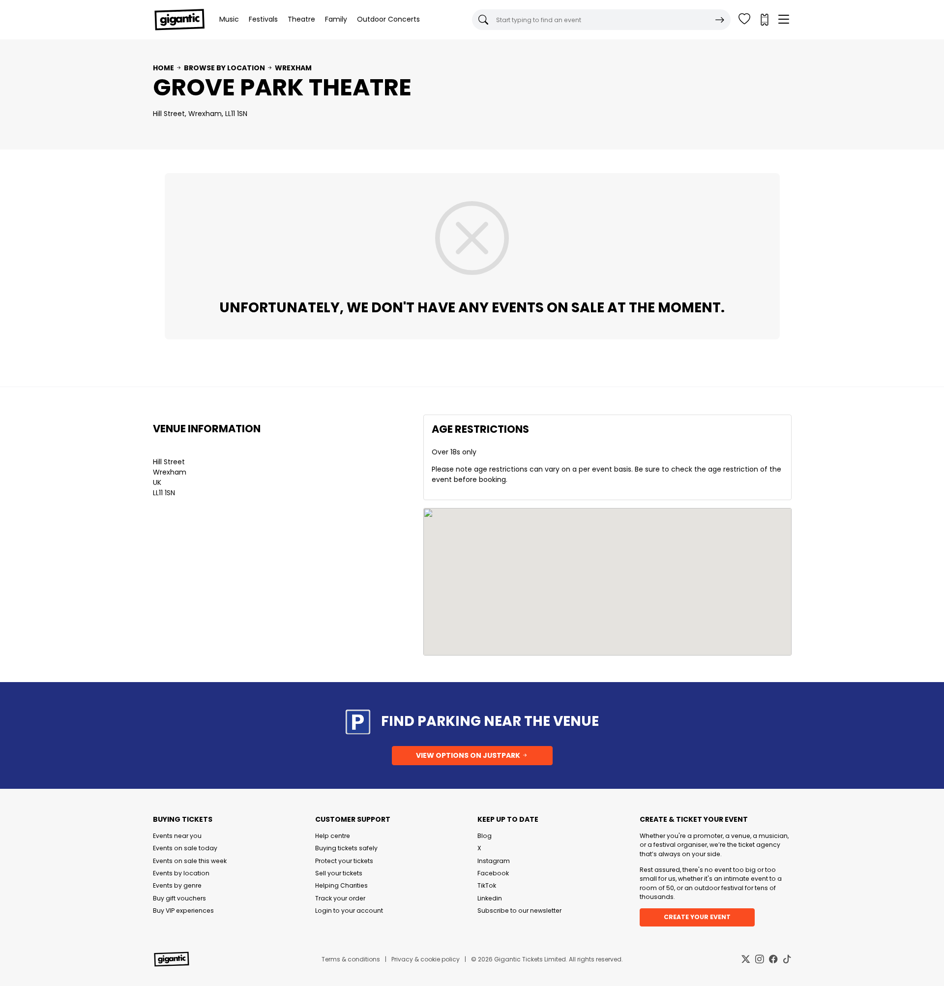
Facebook (493, 873)
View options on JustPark (469, 755)
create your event (697, 917)
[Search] (720, 20)
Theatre (301, 19)
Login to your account (349, 910)
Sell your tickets (338, 873)
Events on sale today (185, 848)
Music (229, 19)
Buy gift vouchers (179, 898)
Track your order (340, 898)
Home (163, 68)
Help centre (332, 836)
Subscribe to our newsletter (519, 910)
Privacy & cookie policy (425, 959)
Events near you (177, 836)
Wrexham (293, 68)
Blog (484, 836)
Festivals (263, 19)
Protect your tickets (344, 861)
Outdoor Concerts (388, 19)
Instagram (493, 861)
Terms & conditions (351, 959)
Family (336, 19)
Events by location (181, 873)
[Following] (744, 20)
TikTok (486, 885)
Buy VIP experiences (183, 910)
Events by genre (177, 885)
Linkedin (489, 898)
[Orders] (764, 20)
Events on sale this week (190, 861)
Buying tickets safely (346, 848)
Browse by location (224, 68)
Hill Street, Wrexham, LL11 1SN (200, 114)
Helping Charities (341, 885)
